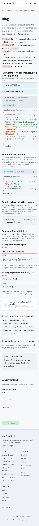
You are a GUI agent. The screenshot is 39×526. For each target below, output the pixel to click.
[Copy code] (33, 105)
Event (23, 469)
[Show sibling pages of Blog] (35, 10)
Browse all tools (7, 455)
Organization (17, 327)
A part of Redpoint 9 (9, 446)
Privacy (4, 501)
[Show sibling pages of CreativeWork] (28, 10)
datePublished (29, 330)
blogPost (29, 327)
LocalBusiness (26, 465)
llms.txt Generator (8, 474)
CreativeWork (22, 10)
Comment (5, 407)
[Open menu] (34, 3)
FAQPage (24, 472)
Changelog (5, 497)
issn (4, 334)
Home (3, 10)
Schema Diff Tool (8, 464)
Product (24, 455)
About (4, 490)
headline (18, 330)
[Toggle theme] (30, 3)
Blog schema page (8, 348)
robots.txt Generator (9, 477)
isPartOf (13, 334)
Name (4, 392)
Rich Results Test (27, 78)
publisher (6, 327)
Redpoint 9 (6, 507)
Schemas (10, 10)
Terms (4, 504)
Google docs (28, 219)
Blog (4, 320)
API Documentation (9, 481)
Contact (4, 494)
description (7, 323)
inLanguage (24, 323)
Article (23, 462)
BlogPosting (22, 28)
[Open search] (26, 3)
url (16, 323)
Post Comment (11, 423)
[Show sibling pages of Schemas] (14, 10)
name (23, 320)
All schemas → (26, 476)
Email (6, 400)
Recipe (23, 458)
